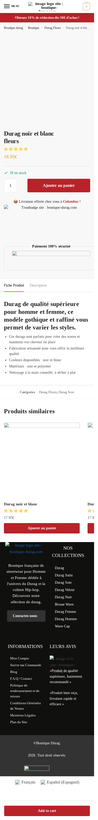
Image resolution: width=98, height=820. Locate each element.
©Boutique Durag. (47, 743)
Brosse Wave (64, 604)
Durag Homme (66, 619)
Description (38, 285)
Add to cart (47, 811)
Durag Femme (65, 612)
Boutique (33, 28)
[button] (16, 149)
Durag (59, 568)
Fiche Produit (14, 285)
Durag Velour (65, 590)
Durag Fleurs (52, 28)
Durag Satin (64, 575)
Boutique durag (13, 28)
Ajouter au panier (59, 185)
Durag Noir (63, 597)
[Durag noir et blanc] (42, 460)
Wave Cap (62, 626)
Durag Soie (66, 392)
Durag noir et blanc (20, 504)
